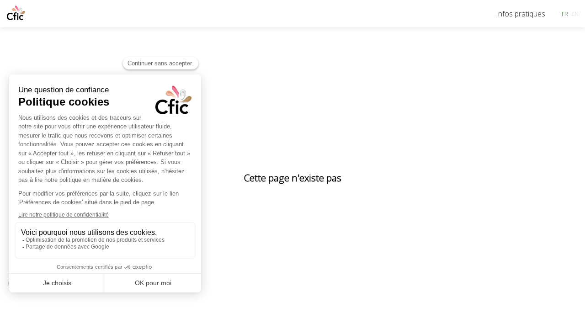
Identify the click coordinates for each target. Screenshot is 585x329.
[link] (520, 13)
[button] (565, 13)
